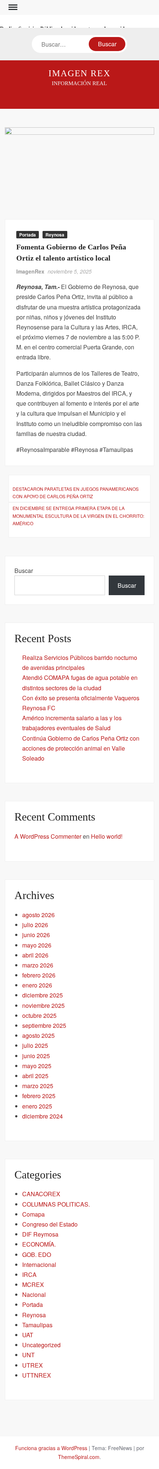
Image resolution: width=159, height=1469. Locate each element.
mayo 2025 (36, 1065)
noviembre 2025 (43, 1005)
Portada (27, 234)
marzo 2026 (37, 965)
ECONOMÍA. (39, 1244)
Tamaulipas (37, 1325)
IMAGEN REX (79, 73)
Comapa (33, 1214)
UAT (27, 1335)
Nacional (34, 1294)
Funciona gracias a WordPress (51, 1448)
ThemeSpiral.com (78, 1456)
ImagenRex (30, 271)
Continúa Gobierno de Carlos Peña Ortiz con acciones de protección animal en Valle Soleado (80, 748)
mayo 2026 (36, 945)
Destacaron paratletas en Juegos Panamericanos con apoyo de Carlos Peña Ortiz (76, 492)
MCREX (33, 1284)
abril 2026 (35, 955)
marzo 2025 (37, 1085)
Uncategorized (41, 1345)
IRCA (29, 1274)
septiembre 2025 (44, 1025)
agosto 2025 (38, 1035)
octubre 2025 (39, 1015)
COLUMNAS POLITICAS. (56, 1204)
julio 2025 (35, 1045)
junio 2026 (36, 934)
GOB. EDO (36, 1254)
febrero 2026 (38, 975)
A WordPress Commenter (47, 836)
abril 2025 (35, 1075)
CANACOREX (41, 1194)
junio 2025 (36, 1056)
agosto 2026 (38, 914)
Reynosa (54, 234)
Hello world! (106, 836)
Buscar (23, 570)
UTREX (32, 1365)
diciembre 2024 (42, 1116)
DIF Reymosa (40, 1234)
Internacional (39, 1264)
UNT (28, 1355)
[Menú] (12, 7)
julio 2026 (35, 924)
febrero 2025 (38, 1095)
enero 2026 (37, 985)
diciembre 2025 (42, 995)
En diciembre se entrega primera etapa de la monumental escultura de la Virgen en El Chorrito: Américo (78, 515)
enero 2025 (37, 1106)
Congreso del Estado (50, 1224)
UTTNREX (36, 1375)
